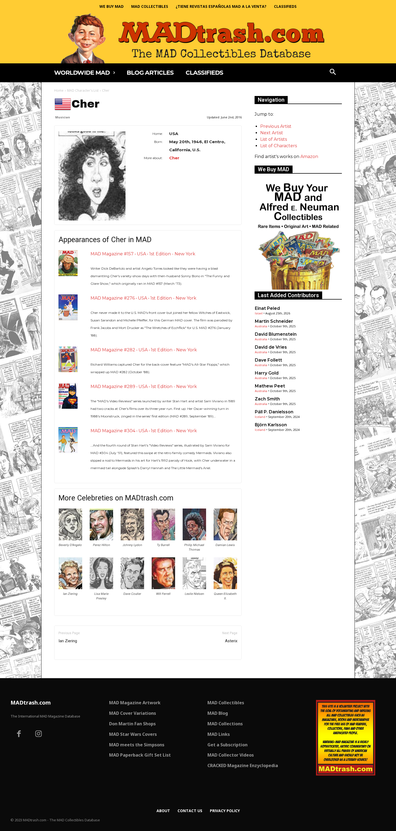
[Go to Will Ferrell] (163, 587)
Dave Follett (268, 360)
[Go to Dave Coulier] (132, 587)
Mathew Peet (270, 386)
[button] (333, 72)
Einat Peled (267, 308)
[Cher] (92, 176)
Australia (261, 326)
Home (59, 90)
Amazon (309, 156)
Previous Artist (275, 126)
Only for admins (73, 668)
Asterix (231, 640)
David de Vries (271, 347)
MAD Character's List (83, 90)
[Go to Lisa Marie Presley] (101, 587)
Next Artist (271, 132)
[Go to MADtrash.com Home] (198, 38)
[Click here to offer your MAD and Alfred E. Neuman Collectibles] (298, 288)
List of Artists (273, 139)
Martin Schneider (274, 321)
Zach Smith (267, 398)
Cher (174, 157)
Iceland (260, 417)
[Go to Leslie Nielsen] (194, 587)
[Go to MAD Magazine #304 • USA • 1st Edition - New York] (68, 440)
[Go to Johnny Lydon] (132, 538)
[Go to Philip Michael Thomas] (194, 538)
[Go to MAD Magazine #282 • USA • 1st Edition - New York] (68, 359)
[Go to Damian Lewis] (225, 538)
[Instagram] (38, 734)
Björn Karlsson (271, 424)
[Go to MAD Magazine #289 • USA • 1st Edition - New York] (68, 395)
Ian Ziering (67, 640)
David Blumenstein (276, 334)
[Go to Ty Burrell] (163, 538)
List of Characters (278, 145)
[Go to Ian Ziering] (70, 587)
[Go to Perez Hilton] (101, 538)
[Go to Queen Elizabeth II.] (225, 587)
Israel (259, 313)
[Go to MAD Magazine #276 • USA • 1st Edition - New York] (68, 307)
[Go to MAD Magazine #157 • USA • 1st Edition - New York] (68, 263)
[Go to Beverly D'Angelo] (70, 538)
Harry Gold (267, 373)
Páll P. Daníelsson (274, 411)
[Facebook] (19, 734)
